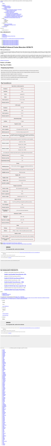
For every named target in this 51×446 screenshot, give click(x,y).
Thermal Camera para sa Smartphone (12, 13)
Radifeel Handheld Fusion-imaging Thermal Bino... (14, 289)
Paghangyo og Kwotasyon (4, 60)
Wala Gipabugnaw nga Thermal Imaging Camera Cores (13, 16)
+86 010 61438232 (5, 313)
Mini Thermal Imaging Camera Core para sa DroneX (29, 297)
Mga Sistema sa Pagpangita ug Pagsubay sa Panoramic (13, 9)
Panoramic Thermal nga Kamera (11, 10)
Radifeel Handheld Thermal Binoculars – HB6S (14, 282)
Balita (5, 19)
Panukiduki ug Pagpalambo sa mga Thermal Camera (14, 15)
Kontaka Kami (4, 26)
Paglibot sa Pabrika (7, 7)
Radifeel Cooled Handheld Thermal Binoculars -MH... (15, 274)
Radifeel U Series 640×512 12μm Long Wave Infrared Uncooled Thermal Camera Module (17, 243)
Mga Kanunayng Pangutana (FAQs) (10, 24)
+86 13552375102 (5, 315)
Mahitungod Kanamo (7, 6)
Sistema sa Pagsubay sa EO (10, 11)
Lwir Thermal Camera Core (12, 298)
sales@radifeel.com (5, 306)
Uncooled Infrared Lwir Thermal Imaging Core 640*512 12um (10, 297)
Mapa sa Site (17, 296)
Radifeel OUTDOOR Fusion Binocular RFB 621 (14, 278)
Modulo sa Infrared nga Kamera (22, 298)
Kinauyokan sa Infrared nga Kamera (43, 297)
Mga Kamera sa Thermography (9, 12)
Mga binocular (4, 36)
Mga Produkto (4, 8)
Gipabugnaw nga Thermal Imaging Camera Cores (12, 17)
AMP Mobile (22, 296)
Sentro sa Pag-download (8, 23)
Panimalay (4, 5)
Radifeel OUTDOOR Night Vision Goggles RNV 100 (15, 285)
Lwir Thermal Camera (3, 298)
